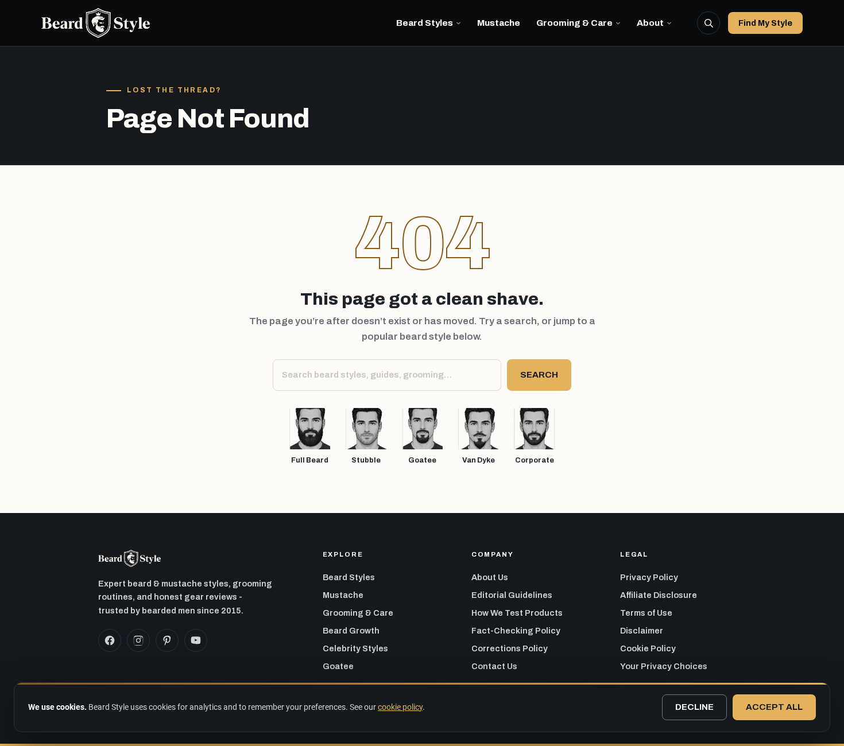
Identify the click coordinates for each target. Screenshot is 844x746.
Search (539, 374)
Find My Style (765, 23)
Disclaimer (641, 630)
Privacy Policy (649, 577)
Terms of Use (646, 612)
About (650, 23)
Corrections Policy (509, 648)
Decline (694, 707)
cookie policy (400, 707)
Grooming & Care (574, 23)
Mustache (498, 23)
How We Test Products (517, 612)
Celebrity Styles (355, 648)
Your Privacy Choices (663, 666)
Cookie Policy (648, 648)
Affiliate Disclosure (658, 595)
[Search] (708, 22)
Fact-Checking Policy (515, 630)
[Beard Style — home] (95, 23)
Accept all (774, 707)
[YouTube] (195, 640)
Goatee (338, 666)
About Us (489, 577)
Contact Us (494, 666)
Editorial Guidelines (511, 595)
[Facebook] (109, 640)
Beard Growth (351, 630)
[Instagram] (138, 640)
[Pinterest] (167, 640)
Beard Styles (424, 23)
